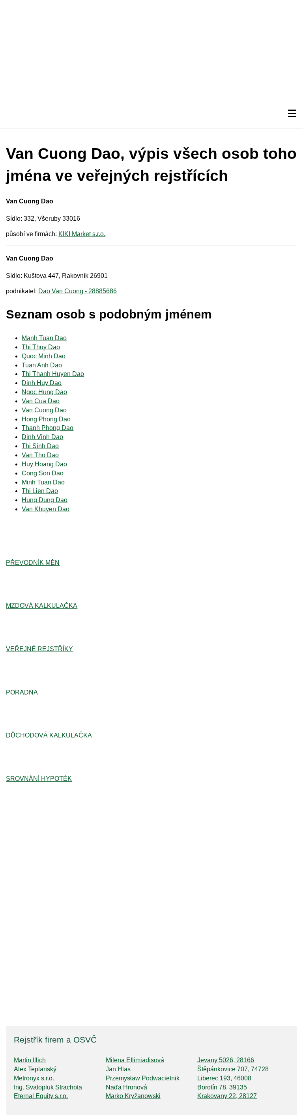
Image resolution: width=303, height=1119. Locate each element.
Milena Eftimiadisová (135, 1060)
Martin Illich (30, 1060)
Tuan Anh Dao (42, 365)
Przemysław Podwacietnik (143, 1078)
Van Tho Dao (40, 455)
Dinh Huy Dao (42, 383)
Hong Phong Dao (46, 419)
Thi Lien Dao (40, 491)
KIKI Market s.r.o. (81, 234)
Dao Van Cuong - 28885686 (77, 291)
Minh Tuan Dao (43, 482)
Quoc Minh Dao (43, 356)
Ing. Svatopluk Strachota (48, 1087)
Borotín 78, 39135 (222, 1087)
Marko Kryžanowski (133, 1096)
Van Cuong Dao (44, 410)
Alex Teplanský (35, 1069)
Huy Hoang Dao (44, 464)
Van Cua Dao (41, 401)
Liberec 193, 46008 (224, 1078)
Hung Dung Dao (44, 500)
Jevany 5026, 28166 (225, 1060)
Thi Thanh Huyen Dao (53, 374)
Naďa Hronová (126, 1087)
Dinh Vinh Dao (42, 437)
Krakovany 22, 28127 (227, 1096)
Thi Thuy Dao (41, 347)
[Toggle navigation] (292, 113)
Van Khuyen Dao (45, 509)
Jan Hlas (118, 1069)
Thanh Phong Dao (47, 428)
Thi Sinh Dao (40, 446)
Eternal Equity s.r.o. (41, 1096)
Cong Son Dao (43, 473)
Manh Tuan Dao (44, 338)
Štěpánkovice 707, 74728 (233, 1069)
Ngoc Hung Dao (44, 392)
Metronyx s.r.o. (34, 1078)
